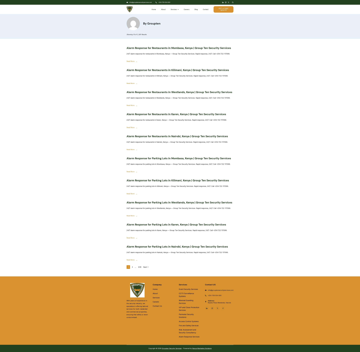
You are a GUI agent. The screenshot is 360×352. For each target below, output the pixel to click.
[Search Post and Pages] (232, 2)
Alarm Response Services (189, 337)
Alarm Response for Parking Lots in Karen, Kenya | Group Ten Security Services (176, 224)
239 (139, 267)
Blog (196, 9)
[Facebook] (223, 308)
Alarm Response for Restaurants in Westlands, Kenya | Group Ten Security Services (179, 92)
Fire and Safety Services (189, 326)
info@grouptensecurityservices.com (140, 2)
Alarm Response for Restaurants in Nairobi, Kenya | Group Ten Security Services (177, 136)
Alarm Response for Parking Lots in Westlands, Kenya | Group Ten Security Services (179, 202)
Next (145, 267)
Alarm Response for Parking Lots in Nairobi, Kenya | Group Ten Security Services (177, 246)
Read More (130, 61)
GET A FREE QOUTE (223, 9)
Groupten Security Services (172, 348)
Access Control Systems (189, 321)
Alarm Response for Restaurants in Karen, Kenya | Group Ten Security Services (176, 114)
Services (174, 9)
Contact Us (157, 306)
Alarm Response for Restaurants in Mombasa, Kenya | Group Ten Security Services (179, 48)
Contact (205, 9)
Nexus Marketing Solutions (202, 348)
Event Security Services (188, 289)
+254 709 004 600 (164, 2)
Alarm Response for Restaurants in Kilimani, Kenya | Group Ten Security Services (178, 70)
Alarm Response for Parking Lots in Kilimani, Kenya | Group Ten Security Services (178, 180)
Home (154, 9)
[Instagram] (225, 2)
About (163, 9)
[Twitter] (228, 2)
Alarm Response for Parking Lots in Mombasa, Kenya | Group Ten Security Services (179, 158)
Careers (186, 9)
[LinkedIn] (223, 2)
